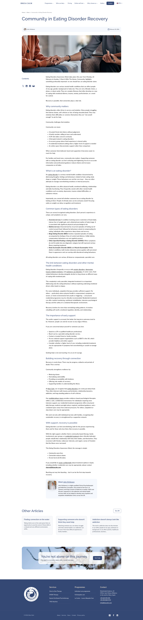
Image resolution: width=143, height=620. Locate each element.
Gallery (102, 3)
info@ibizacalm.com (106, 603)
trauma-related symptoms (54, 272)
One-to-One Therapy (55, 591)
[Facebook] (113, 615)
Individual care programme (82, 591)
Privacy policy (81, 615)
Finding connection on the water (36, 519)
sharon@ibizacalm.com (53, 467)
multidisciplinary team (56, 398)
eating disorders (72, 389)
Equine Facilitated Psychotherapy (59, 598)
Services (64, 615)
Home (23, 12)
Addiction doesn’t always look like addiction (105, 520)
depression (89, 269)
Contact (110, 3)
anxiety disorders (79, 269)
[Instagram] (110, 615)
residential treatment (72, 436)
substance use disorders (74, 272)
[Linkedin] (117, 615)
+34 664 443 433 (105, 598)
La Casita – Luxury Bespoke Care (84, 598)
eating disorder (53, 174)
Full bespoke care (80, 594)
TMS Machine (53, 601)
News (28, 12)
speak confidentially (65, 463)
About (58, 615)
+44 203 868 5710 (105, 600)
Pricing (70, 3)
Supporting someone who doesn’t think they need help (71, 520)
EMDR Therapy (53, 594)
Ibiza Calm (51, 389)
